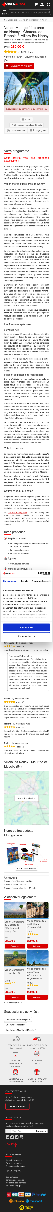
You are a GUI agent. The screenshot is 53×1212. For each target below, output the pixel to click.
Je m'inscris (41, 1131)
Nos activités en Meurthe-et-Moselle (20, 888)
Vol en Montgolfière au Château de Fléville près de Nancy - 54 (14, 926)
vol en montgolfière (17, 512)
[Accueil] (4, 19)
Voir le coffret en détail (26, 868)
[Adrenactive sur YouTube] (21, 1137)
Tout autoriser (26, 627)
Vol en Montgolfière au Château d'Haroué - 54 (36, 924)
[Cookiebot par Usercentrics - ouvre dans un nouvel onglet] (38, 573)
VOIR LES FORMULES (21, 66)
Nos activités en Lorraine (15, 884)
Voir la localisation (26, 798)
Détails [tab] (24, 581)
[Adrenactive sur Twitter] (12, 1137)
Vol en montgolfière (31, 19)
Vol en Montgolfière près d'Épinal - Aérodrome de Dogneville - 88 (36, 973)
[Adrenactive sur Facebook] (7, 1137)
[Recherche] (49, 12)
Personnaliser (25, 636)
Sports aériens (14, 19)
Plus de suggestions (13, 1002)
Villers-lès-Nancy (13, 56)
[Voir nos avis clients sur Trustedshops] (26, 1207)
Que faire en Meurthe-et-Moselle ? (21, 1030)
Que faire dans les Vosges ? (18, 1019)
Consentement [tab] (10, 581)
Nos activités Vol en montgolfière (18, 881)
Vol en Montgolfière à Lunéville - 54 (14, 971)
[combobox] (27, 12)
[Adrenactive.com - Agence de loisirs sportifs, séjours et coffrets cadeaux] (14, 4)
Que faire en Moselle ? (15, 1024)
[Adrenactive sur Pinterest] (17, 1137)
